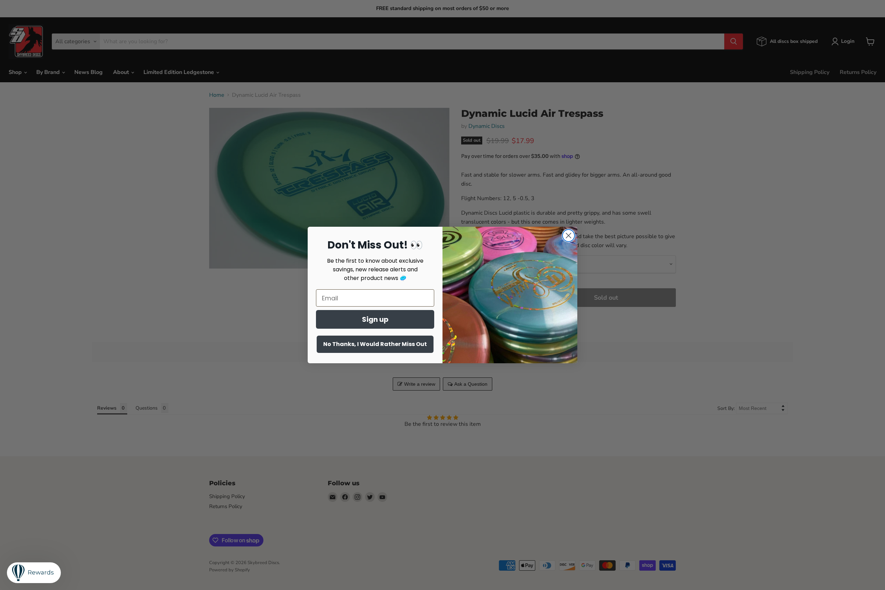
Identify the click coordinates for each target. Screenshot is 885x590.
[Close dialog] (568, 236)
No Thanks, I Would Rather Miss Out (375, 344)
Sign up (375, 319)
